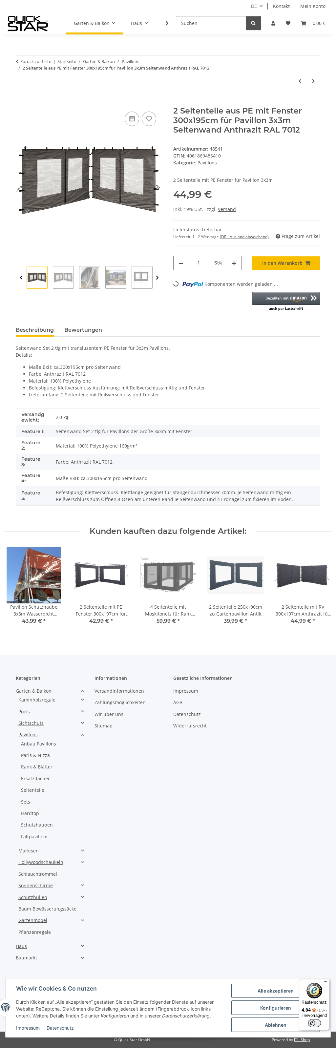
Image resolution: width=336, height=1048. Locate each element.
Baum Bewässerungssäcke (47, 909)
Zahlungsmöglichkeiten (120, 702)
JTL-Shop (302, 1039)
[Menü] (325, 983)
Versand (227, 209)
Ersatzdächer (35, 778)
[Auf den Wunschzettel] (149, 119)
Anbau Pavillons (38, 744)
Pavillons (207, 162)
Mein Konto (313, 6)
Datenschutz (60, 1028)
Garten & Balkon (34, 691)
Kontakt (281, 6)
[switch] (314, 1023)
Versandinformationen (119, 691)
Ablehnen (275, 1025)
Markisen (28, 851)
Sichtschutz (31, 723)
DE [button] (254, 6)
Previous (21, 277)
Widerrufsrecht (190, 726)
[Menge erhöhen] (234, 263)
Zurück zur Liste (35, 61)
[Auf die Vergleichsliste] (132, 119)
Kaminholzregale (36, 700)
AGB (177, 702)
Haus (21, 946)
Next (157, 277)
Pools (24, 711)
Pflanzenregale (34, 932)
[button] (273, 23)
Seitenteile (32, 790)
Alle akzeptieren (276, 991)
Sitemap (103, 726)
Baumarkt (26, 957)
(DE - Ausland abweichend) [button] (244, 237)
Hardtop (30, 813)
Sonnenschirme (35, 885)
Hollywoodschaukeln (40, 862)
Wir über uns (108, 714)
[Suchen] (253, 23)
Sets (25, 802)
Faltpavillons (35, 836)
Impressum (28, 1028)
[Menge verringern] (181, 263)
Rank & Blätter (36, 767)
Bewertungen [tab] (83, 330)
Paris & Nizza (35, 755)
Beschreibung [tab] (35, 330)
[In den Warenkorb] (21, 102)
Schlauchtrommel (37, 874)
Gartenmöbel (32, 920)
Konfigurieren (275, 1008)
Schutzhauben (37, 825)
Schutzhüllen (32, 897)
